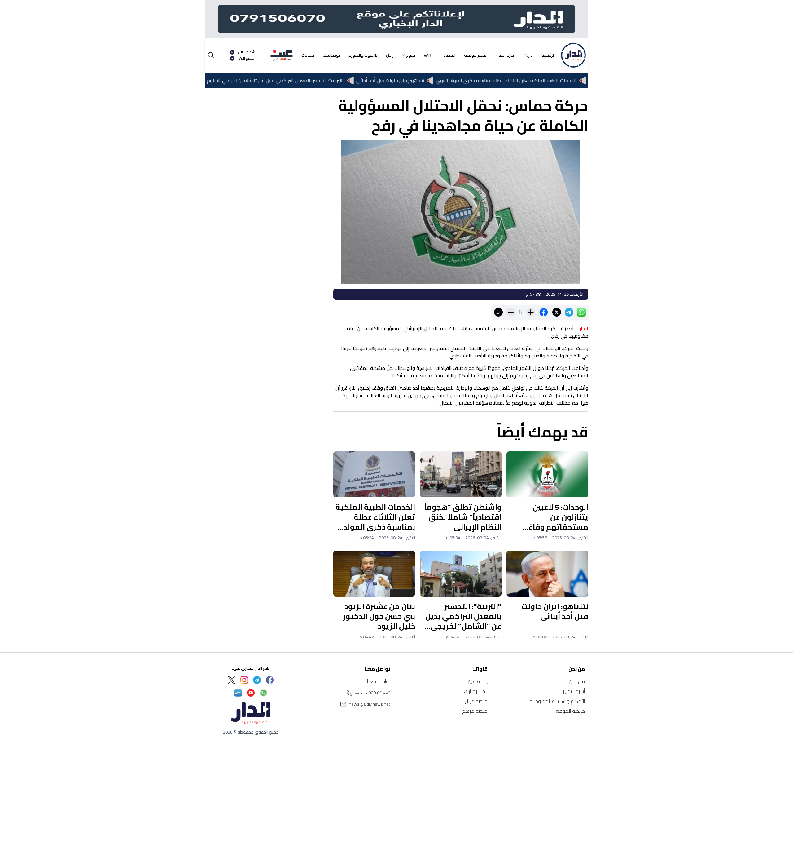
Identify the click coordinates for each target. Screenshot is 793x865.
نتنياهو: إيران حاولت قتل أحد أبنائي (417, 80)
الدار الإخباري (476, 691)
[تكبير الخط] (530, 312)
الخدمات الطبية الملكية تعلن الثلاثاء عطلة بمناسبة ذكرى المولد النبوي (533, 80)
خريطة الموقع (570, 711)
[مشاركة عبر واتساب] (581, 312)
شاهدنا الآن (246, 52)
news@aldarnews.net (369, 704)
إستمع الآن (247, 58)
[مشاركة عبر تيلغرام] (569, 312)
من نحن (577, 681)
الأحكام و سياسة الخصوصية (557, 701)
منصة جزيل (476, 701)
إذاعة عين (478, 681)
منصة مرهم (475, 711)
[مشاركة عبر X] (556, 312)
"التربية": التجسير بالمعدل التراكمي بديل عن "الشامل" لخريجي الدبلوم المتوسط (293, 80)
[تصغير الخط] (510, 312)
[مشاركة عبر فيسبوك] (544, 312)
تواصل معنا (378, 681)
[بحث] (211, 55)
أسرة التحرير (574, 691)
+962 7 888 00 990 (372, 693)
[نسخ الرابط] (498, 312)
